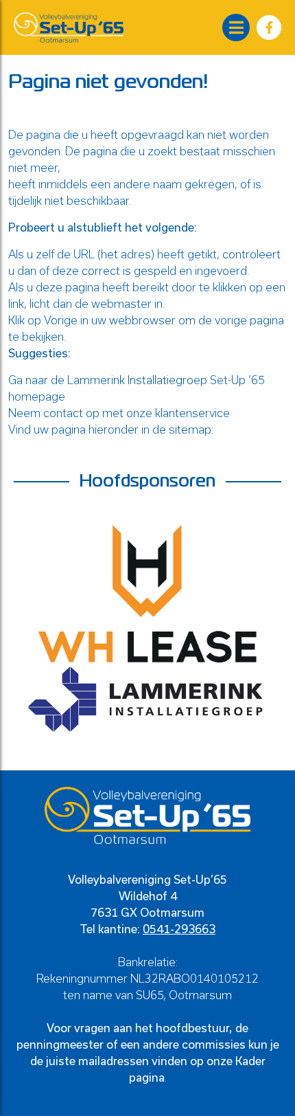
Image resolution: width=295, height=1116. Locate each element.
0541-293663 (179, 928)
